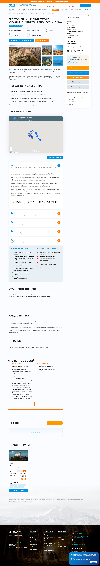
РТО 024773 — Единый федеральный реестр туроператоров (81, 537)
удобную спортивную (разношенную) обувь (21, 372)
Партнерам (61, 539)
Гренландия (35, 547)
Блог (65, 10)
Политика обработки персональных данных (81, 552)
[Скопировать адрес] (74, 542)
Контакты (78, 10)
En (90, 9)
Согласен (93, 562)
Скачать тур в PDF (79, 82)
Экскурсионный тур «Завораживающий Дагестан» (17, 466)
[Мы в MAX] (87, 9)
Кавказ (18, 13)
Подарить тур (42, 40)
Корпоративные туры (45, 10)
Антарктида (33, 539)
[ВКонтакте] (75, 548)
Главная (10, 13)
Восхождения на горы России (50, 537)
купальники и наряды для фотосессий (22, 380)
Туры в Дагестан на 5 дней (32, 499)
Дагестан (76, 17)
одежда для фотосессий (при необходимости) (47, 370)
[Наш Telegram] (83, 10)
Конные (46, 548)
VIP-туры (55, 10)
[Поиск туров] (10, 10)
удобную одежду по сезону (19, 369)
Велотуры (47, 535)
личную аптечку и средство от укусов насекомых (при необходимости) (21, 384)
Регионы (14, 10)
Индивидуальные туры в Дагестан (75, 499)
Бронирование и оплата (62, 547)
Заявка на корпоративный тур (78, 73)
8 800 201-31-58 (63, 5)
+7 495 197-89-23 (53, 5)
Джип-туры (47, 541)
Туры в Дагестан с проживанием (46, 499)
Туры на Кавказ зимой (27, 501)
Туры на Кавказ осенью (14, 501)
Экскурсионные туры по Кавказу (16, 499)
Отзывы (60, 535)
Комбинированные (49, 543)
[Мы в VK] (86, 10)
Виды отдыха (28, 10)
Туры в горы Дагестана (61, 499)
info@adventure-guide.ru (79, 544)
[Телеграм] (72, 548)
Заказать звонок (86, 5)
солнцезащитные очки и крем (19, 378)
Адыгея (32, 535)
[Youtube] (77, 548)
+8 (24, 471)
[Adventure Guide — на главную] (13, 5)
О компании (71, 10)
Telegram (70, 105)
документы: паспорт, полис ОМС (20, 366)
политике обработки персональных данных (81, 559)
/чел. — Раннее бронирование (20, 40)
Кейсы (61, 10)
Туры (14, 13)
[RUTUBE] (79, 548)
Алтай (32, 537)
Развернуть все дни (55, 157)
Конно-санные (48, 545)
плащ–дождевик (16, 376)
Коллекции (35, 10)
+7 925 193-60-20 (74, 5)
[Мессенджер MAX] (81, 548)
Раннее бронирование (78, 67)
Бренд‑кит (60, 542)
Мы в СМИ (60, 537)
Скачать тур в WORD (79, 87)
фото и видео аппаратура (46, 366)
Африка (34, 544)
